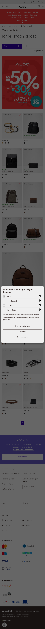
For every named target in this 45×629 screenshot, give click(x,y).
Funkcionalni (12, 301)
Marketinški (11, 310)
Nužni (9, 297)
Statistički (11, 306)
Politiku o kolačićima (23, 317)
